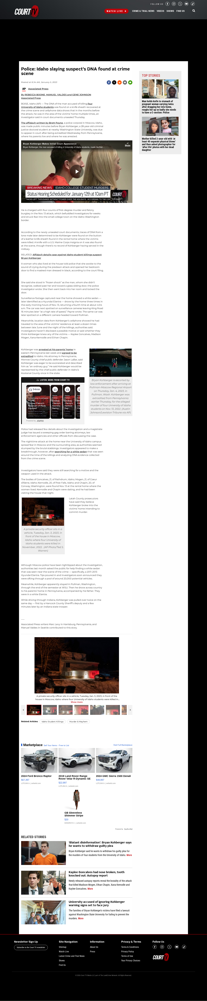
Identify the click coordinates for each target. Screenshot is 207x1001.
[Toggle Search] (193, 10)
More (129, 855)
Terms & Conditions (130, 947)
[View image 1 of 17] (34, 710)
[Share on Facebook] (109, 82)
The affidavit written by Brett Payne (42, 123)
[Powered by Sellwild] (128, 829)
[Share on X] (114, 82)
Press (92, 951)
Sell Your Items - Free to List (56, 745)
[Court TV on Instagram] (174, 5)
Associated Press (38, 89)
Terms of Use (127, 956)
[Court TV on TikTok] (193, 5)
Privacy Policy (127, 951)
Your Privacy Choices (130, 960)
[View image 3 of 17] (65, 710)
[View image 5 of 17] (97, 710)
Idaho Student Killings (53, 721)
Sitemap (62, 947)
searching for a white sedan (71, 451)
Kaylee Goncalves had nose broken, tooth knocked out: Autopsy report (96, 874)
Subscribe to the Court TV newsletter (31, 947)
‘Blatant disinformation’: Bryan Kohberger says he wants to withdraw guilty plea (100, 844)
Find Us (180, 11)
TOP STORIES (151, 76)
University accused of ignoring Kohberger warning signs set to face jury (97, 904)
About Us (94, 947)
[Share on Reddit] (119, 82)
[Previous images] (23, 710)
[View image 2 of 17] (50, 710)
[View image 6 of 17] (113, 710)
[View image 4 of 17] (81, 710)
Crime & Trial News (143, 11)
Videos (160, 11)
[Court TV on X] (180, 5)
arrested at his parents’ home (56, 349)
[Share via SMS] (130, 82)
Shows (170, 11)
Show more (77, 702)
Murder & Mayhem (78, 721)
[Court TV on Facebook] (167, 5)
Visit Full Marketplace (122, 745)
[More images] (130, 710)
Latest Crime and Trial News (71, 956)
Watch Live (115, 11)
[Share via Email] (125, 82)
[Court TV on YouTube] (186, 5)
